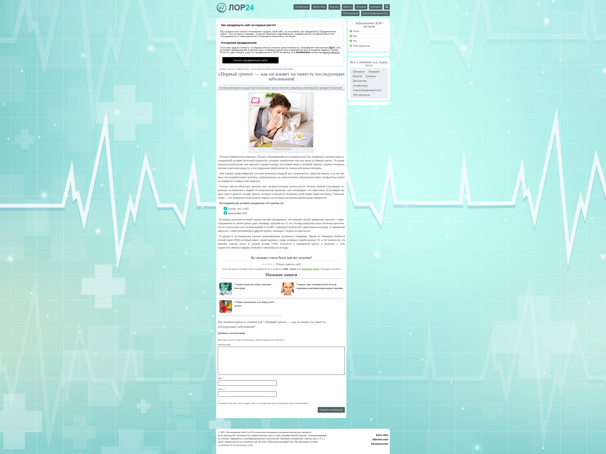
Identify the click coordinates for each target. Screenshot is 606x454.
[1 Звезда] (263, 264)
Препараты (376, 7)
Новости (347, 7)
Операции (361, 7)
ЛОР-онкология (350, 13)
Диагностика (319, 7)
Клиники (334, 7)
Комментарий (224, 344)
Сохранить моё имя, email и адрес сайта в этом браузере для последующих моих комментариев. (263, 403)
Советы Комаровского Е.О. (375, 13)
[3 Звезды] (268, 264)
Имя (220, 378)
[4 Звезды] (271, 264)
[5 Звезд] (274, 264)
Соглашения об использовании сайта (235, 445)
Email (221, 389)
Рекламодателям (379, 443)
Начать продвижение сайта (250, 60)
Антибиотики (301, 7)
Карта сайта (382, 435)
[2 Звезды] (266, 264)
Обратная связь (380, 439)
